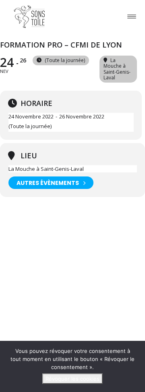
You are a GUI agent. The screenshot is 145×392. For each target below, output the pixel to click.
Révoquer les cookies (72, 378)
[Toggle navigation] (131, 16)
